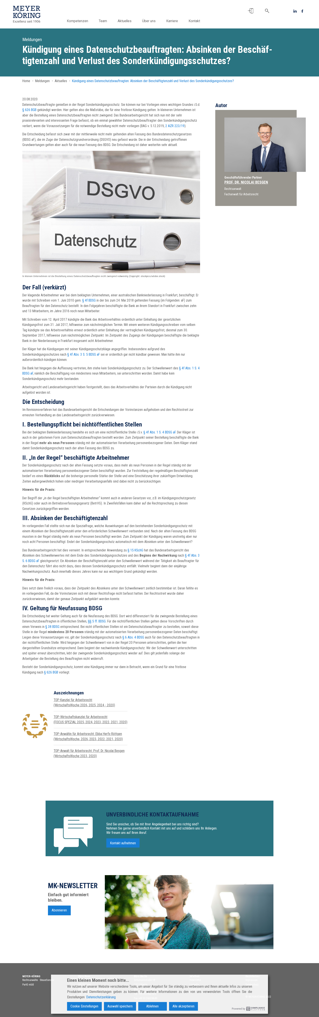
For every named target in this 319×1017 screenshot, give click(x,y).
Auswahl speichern (120, 1006)
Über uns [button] (149, 21)
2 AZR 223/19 (174, 126)
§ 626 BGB (29, 110)
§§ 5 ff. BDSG (97, 621)
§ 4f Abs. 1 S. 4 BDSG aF (159, 432)
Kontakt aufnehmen (123, 843)
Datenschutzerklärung (101, 997)
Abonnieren (59, 910)
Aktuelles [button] (125, 21)
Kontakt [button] (194, 21)
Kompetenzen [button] (77, 21)
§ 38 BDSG (52, 627)
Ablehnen (152, 1006)
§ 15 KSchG (135, 550)
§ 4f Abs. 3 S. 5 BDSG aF (83, 354)
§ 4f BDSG (89, 300)
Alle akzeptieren (183, 1006)
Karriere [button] (172, 21)
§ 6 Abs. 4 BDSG (133, 637)
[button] (250, 11)
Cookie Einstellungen (84, 1006)
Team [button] (103, 21)
